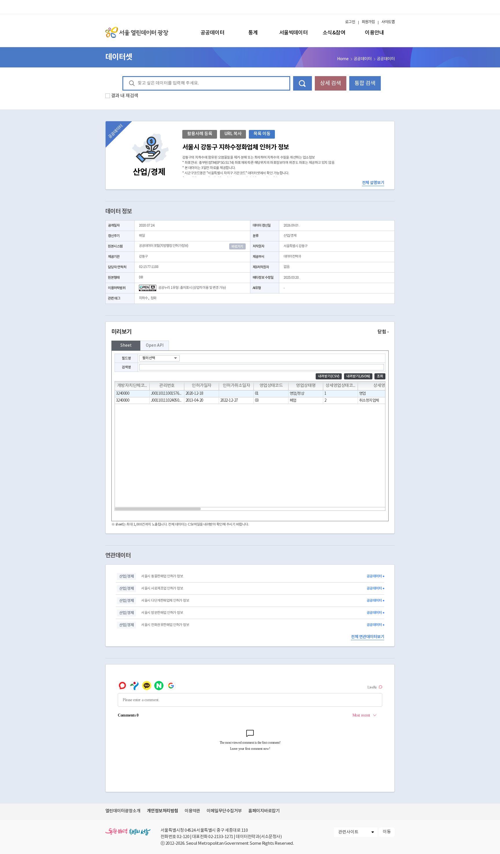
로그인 (350, 22)
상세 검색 (330, 83)
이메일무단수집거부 (224, 811)
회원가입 (368, 22)
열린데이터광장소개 (122, 811)
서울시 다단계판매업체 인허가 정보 (165, 601)
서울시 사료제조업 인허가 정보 (162, 588)
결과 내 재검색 (124, 95)
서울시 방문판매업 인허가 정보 (162, 613)
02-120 (183, 836)
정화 (153, 298)
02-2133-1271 (220, 836)
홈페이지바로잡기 (264, 811)
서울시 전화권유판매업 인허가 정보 (165, 625)
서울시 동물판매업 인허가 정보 (162, 576)
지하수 (143, 298)
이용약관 (192, 811)
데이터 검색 (302, 83)
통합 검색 (364, 83)
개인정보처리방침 (162, 810)
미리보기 (250, 331)
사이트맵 (388, 22)
